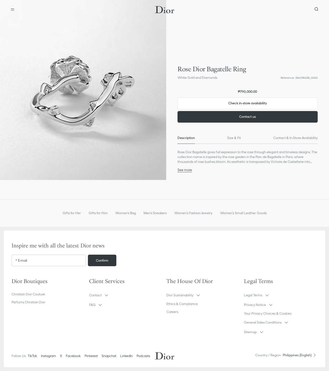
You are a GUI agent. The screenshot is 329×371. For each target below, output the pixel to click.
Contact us (247, 117)
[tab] (186, 138)
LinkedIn (126, 356)
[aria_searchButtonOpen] (316, 9)
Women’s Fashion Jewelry (193, 213)
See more (185, 170)
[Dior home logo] (165, 9)
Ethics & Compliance (182, 304)
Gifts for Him (98, 213)
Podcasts (143, 356)
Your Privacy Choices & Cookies (267, 313)
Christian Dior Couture (28, 294)
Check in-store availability (247, 103)
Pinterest (91, 356)
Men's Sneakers (155, 213)
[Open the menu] (12, 9)
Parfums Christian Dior (28, 302)
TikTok (32, 356)
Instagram (48, 356)
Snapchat (109, 356)
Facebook (73, 356)
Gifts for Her (72, 213)
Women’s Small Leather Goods (243, 213)
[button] (83, 90)
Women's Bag (125, 213)
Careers (172, 312)
